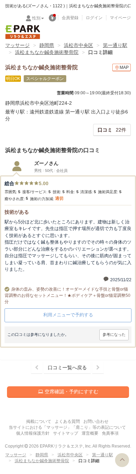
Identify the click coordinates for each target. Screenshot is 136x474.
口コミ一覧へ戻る (67, 367)
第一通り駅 (115, 45)
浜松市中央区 (78, 45)
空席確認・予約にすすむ (70, 391)
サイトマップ (65, 433)
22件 (112, 130)
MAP (124, 67)
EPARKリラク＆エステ (22, 32)
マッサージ (17, 45)
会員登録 (70, 17)
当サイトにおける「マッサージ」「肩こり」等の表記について (67, 427)
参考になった (114, 334)
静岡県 (46, 45)
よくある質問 (67, 421)
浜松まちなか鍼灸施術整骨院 (46, 52)
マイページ (120, 17)
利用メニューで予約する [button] (68, 314)
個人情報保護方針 (33, 433)
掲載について (38, 421)
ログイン (94, 17)
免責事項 (110, 433)
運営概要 (90, 433)
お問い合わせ (95, 421)
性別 (36, 18)
